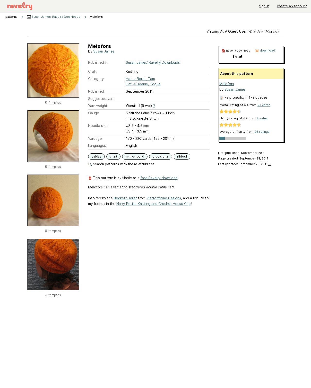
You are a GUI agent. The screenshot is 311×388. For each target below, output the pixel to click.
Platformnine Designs (164, 198)
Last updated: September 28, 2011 (244, 164)
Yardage (95, 138)
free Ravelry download (159, 178)
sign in (264, 6)
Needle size (98, 125)
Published (96, 91)
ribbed (182, 156)
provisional (161, 156)
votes (264, 105)
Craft (92, 71)
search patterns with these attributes (123, 164)
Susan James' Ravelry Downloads (55, 16)
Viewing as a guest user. (243, 31)
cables (96, 156)
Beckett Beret (125, 198)
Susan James (103, 51)
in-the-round (135, 156)
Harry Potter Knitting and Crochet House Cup (153, 204)
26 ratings (261, 131)
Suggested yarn (101, 99)
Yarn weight (97, 106)
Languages (97, 145)
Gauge (93, 113)
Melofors (226, 84)
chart (113, 156)
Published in (98, 62)
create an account (292, 6)
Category (96, 79)
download (267, 50)
